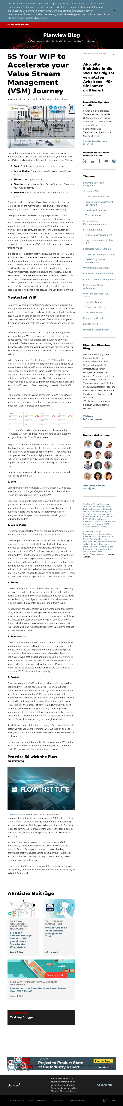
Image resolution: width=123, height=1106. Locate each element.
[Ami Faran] (98, 448)
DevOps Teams (94, 302)
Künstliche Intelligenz (97, 196)
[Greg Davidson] (88, 469)
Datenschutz (57, 1100)
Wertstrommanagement (96, 268)
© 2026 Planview (16, 1100)
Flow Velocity (15, 705)
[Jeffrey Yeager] (108, 469)
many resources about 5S (38, 219)
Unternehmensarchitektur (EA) (100, 242)
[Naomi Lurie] (98, 480)
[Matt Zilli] (108, 458)
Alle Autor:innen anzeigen (94, 487)
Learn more (13, 866)
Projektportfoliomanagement (98, 273)
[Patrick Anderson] (108, 448)
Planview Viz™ (46, 360)
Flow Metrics (66, 657)
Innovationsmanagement (99, 235)
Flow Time (47, 697)
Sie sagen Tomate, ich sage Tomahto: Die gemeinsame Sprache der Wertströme (21, 934)
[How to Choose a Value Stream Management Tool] (59, 908)
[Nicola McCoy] (108, 480)
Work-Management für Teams (95, 295)
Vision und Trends (93, 191)
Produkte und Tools (93, 318)
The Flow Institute (17, 814)
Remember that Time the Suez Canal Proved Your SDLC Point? (38, 987)
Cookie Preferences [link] (76, 1100)
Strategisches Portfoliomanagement (95, 222)
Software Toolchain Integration (93, 184)
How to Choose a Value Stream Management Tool (56, 929)
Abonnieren (106, 1085)
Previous (32, 1066)
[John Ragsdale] (98, 469)
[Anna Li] (88, 480)
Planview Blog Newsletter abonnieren (95, 142)
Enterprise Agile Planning (97, 249)
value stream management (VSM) (34, 226)
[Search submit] (114, 54)
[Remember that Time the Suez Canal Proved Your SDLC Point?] (41, 969)
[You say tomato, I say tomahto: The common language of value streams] (23, 908)
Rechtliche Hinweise (37, 1100)
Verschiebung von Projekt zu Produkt (99, 203)
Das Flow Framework (97, 210)
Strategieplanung (92, 229)
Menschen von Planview (96, 329)
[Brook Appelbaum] (98, 458)
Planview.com (20, 24)
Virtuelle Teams (94, 312)
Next (90, 1065)
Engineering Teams (96, 307)
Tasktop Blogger (60, 99)
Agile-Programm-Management (95, 261)
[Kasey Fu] (88, 458)
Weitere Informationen (98, 418)
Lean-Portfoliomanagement (101, 254)
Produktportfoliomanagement (99, 279)
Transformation (94, 215)
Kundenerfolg (90, 324)
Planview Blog (61, 35)
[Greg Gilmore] (88, 448)
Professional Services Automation (94, 287)
